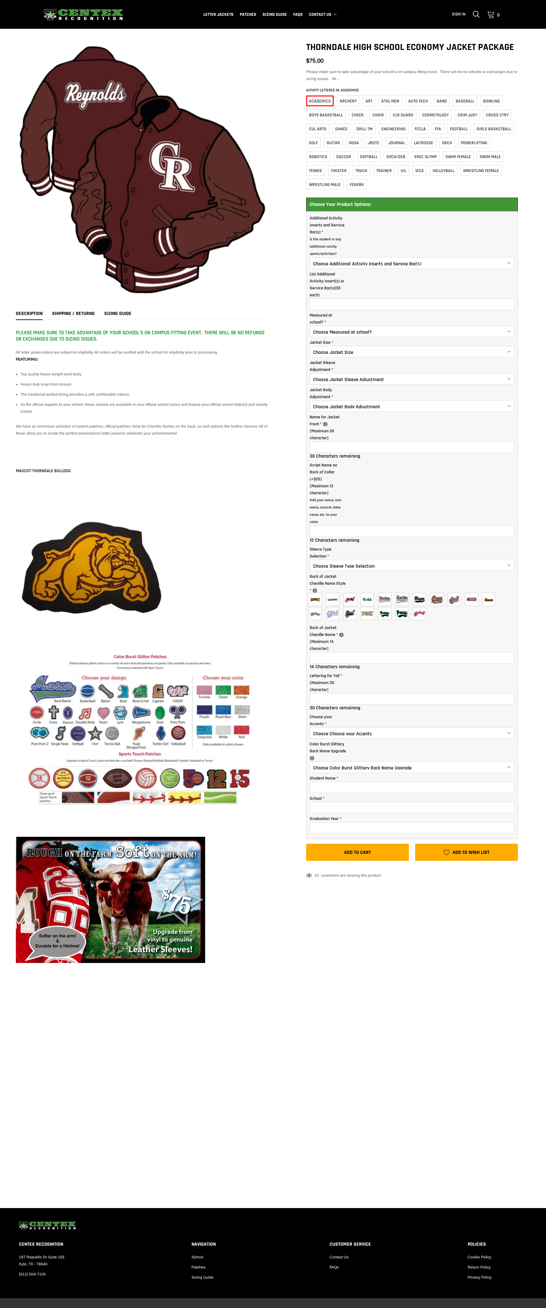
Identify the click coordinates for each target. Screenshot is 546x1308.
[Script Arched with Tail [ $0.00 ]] (386, 613)
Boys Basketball (326, 115)
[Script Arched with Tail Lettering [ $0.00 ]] (404, 613)
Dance (341, 129)
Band (442, 101)
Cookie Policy (479, 1257)
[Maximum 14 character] (330, 637)
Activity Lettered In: (332, 90)
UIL (403, 171)
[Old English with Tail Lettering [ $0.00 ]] (404, 599)
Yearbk (356, 185)
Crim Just (467, 115)
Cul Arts (317, 129)
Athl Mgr (390, 101)
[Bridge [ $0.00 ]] (317, 599)
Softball (369, 157)
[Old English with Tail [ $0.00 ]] (386, 599)
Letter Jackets (218, 14)
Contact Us (320, 14)
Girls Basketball (493, 129)
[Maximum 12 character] (326, 493)
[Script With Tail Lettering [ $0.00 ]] (438, 599)
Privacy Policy (480, 1277)
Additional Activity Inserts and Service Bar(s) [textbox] (327, 235)
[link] (476, 14)
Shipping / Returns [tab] (73, 314)
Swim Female (458, 157)
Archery (348, 101)
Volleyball (443, 171)
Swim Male (490, 157)
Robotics (318, 157)
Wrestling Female (481, 171)
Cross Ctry (497, 115)
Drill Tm (364, 129)
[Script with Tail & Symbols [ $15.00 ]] (351, 613)
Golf (313, 143)
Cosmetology (435, 115)
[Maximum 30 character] (330, 427)
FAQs (298, 14)
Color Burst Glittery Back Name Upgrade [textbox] (330, 747)
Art (369, 101)
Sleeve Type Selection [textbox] (320, 552)
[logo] (83, 14)
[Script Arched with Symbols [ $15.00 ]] (421, 613)
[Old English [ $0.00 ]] (369, 599)
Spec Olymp (425, 157)
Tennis (315, 171)
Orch (447, 143)
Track (361, 171)
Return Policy (479, 1267)
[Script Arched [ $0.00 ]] (317, 613)
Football (459, 129)
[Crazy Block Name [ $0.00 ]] (334, 599)
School (197, 1257)
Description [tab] (29, 314)
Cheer (358, 115)
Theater (339, 171)
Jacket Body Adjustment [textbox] (321, 393)
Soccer (343, 157)
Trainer (384, 171)
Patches (248, 14)
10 (316, 875)
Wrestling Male (325, 185)
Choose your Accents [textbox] (321, 720)
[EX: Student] (314, 590)
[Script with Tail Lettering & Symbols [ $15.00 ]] (456, 599)
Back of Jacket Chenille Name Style (329, 583)
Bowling (491, 101)
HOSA (354, 143)
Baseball (465, 101)
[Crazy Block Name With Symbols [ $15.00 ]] (351, 599)
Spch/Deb (395, 157)
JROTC (373, 143)
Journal (396, 143)
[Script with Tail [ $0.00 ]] (421, 599)
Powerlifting (474, 143)
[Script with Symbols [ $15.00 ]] (334, 613)
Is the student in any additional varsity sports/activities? (325, 246)
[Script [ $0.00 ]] (490, 599)
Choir (378, 115)
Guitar (333, 143)
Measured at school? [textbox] (321, 318)
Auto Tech (418, 101)
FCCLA (420, 129)
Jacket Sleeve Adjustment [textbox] (322, 366)
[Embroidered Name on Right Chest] (325, 424)
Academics (320, 101)
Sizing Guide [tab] (117, 314)
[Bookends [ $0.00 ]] (369, 613)
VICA (419, 171)
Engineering (393, 129)
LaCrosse (423, 143)
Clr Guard (403, 115)
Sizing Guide (275, 14)
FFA (438, 129)
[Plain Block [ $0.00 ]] (473, 599)
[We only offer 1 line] (341, 634)
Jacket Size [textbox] (321, 342)
